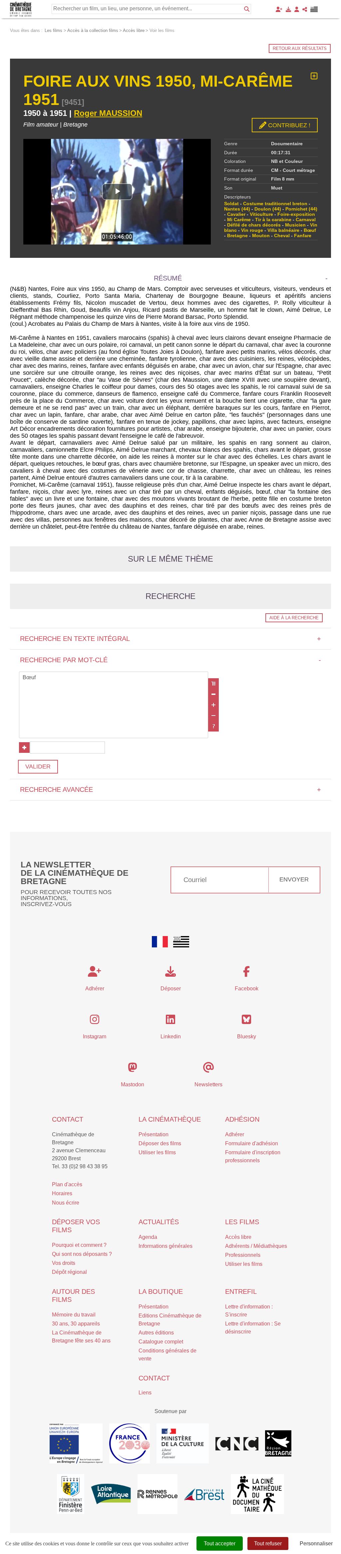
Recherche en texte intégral (170, 638)
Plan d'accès (67, 1184)
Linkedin (171, 1036)
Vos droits (63, 1263)
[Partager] (305, 9)
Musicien (295, 225)
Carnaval (306, 219)
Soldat (231, 203)
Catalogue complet (161, 1341)
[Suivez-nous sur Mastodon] (132, 1069)
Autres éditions (156, 1332)
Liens (145, 1392)
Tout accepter (219, 1543)
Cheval (282, 235)
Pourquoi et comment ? (79, 1245)
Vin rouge (252, 230)
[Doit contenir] (213, 705)
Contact (67, 1119)
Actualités (159, 1222)
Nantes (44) (237, 209)
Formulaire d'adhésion (251, 1143)
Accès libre (238, 1237)
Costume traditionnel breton (275, 203)
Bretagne (237, 235)
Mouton (261, 235)
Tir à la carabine (273, 219)
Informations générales (165, 1246)
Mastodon (132, 1084)
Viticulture (261, 214)
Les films (242, 1222)
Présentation (154, 1134)
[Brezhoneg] (314, 9)
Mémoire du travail (74, 1314)
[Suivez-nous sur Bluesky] (246, 1021)
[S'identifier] (297, 9)
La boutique (161, 1291)
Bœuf (310, 230)
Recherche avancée (170, 789)
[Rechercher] (246, 9)
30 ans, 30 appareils (76, 1323)
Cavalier (236, 214)
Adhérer (234, 1134)
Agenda (148, 1237)
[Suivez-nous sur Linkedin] (170, 1021)
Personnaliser (316, 1543)
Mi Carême (239, 219)
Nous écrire (65, 1203)
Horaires (62, 1193)
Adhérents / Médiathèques (256, 1246)
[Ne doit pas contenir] (213, 715)
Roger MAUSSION (108, 113)
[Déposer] (288, 9)
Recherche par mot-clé (170, 660)
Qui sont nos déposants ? (82, 1254)
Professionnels (242, 1255)
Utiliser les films (157, 1152)
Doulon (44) (267, 209)
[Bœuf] (113, 678)
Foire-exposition (296, 214)
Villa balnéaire (283, 230)
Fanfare (302, 235)
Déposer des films (160, 1143)
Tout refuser (268, 1543)
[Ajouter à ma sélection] (314, 76)
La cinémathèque (170, 1119)
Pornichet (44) (301, 209)
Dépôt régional (69, 1272)
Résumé (168, 278)
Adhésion (242, 1119)
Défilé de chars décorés (254, 225)
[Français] (160, 941)
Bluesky (246, 1036)
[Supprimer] (213, 694)
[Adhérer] (279, 9)
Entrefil (241, 1291)
